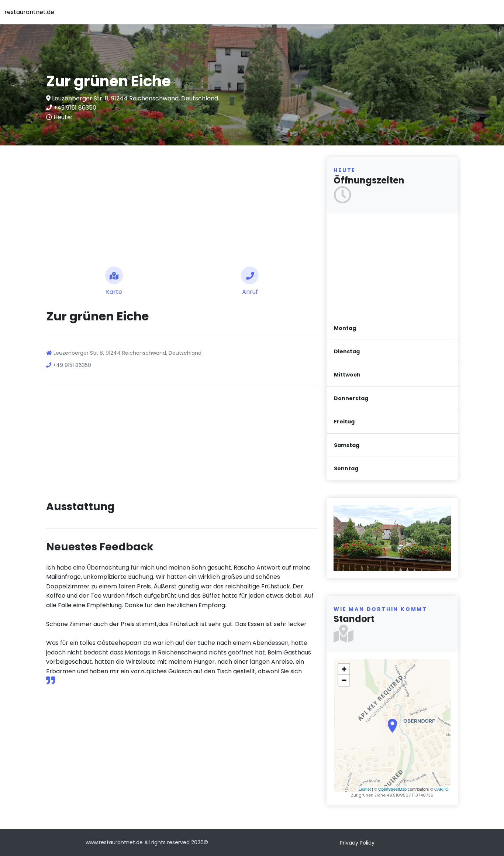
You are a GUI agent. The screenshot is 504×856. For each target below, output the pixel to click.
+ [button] (344, 669)
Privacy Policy (357, 842)
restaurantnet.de (29, 12)
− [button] (344, 680)
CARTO (441, 789)
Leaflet (365, 789)
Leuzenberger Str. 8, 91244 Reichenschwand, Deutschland (134, 98)
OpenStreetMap (392, 789)
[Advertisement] (182, 203)
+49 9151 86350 (74, 107)
